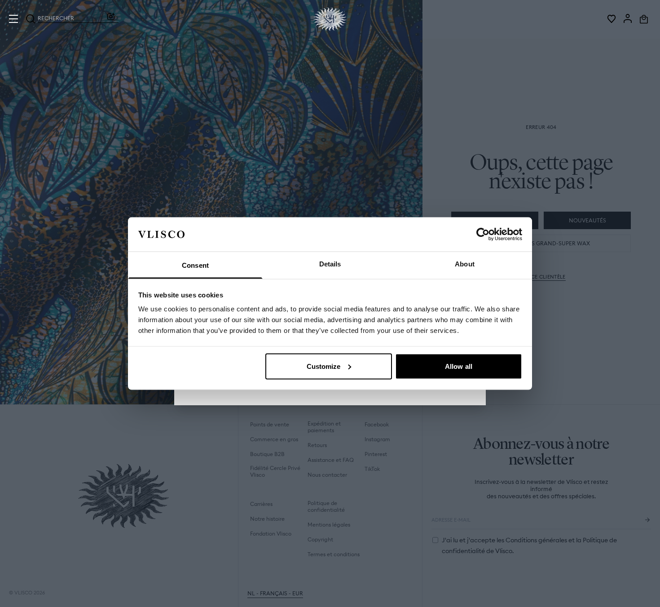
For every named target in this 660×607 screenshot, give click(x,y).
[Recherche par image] (111, 19)
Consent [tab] (195, 265)
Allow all (458, 366)
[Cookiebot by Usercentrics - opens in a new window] (483, 234)
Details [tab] (330, 264)
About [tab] (465, 264)
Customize (324, 366)
